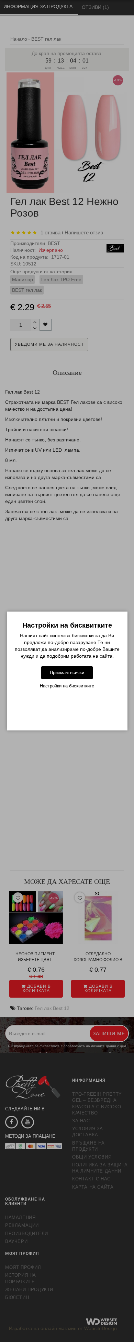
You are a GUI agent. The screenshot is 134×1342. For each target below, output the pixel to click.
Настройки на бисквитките (67, 685)
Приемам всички (67, 672)
